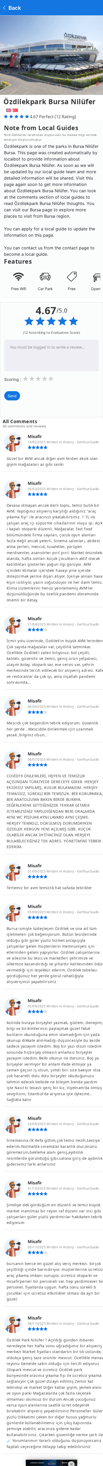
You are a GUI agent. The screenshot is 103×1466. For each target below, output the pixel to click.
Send (12, 396)
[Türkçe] (16, 109)
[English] (8, 109)
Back (14, 8)
